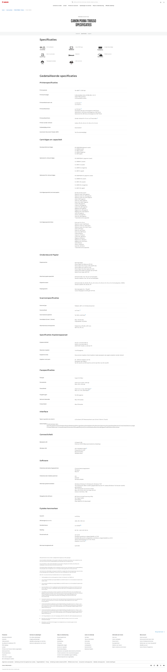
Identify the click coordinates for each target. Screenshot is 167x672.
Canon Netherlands (7, 665)
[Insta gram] (154, 665)
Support (89, 33)
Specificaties (84, 33)
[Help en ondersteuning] (104, 5)
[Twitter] (160, 665)
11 (85, 540)
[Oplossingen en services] (91, 5)
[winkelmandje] (164, 2)
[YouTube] (163, 665)
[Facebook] (151, 665)
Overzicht (78, 33)
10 (80, 525)
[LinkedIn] (157, 665)
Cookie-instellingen (110, 662)
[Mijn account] (161, 2)
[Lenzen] (67, 5)
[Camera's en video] (62, 5)
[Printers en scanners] (78, 5)
